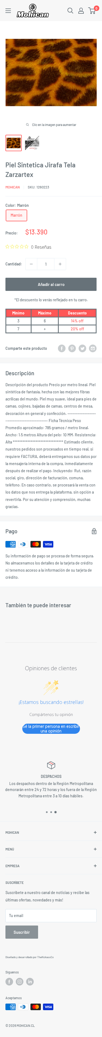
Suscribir (22, 932)
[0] (92, 10)
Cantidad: (13, 264)
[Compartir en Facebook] (62, 348)
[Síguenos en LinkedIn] (30, 982)
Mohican (12, 187)
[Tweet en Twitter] (82, 348)
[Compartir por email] (93, 348)
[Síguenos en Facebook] (9, 982)
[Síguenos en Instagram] (19, 982)
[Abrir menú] (8, 10)
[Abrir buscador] (70, 11)
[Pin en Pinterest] (72, 348)
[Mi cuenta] (81, 11)
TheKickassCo (45, 957)
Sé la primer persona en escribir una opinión (51, 729)
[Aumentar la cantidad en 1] (60, 264)
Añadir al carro (51, 284)
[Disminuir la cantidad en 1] (31, 264)
